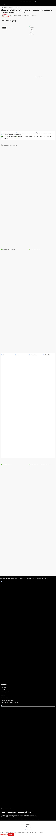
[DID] (7, 405)
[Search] (54, 4)
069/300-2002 (23, 1)
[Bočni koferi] (14, 28)
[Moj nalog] (52, 4)
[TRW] (49, 405)
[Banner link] (28, 195)
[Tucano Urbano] (35, 405)
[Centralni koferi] (41, 77)
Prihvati (11, 834)
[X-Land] (21, 405)
